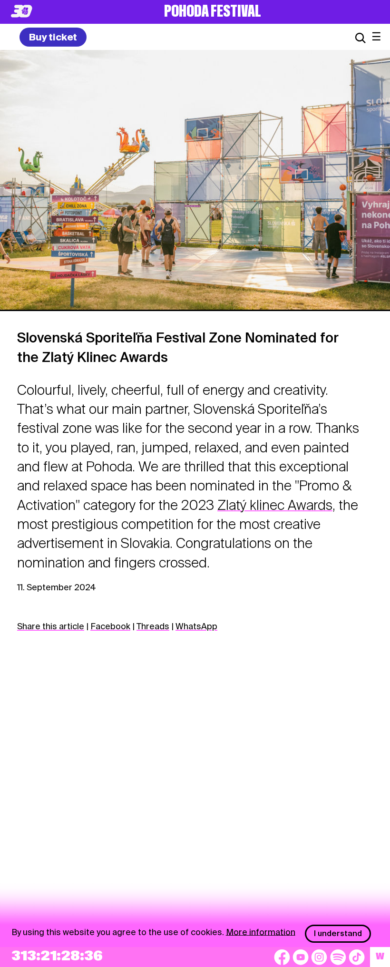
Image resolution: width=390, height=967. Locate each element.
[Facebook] (282, 957)
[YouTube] (300, 957)
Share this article (50, 626)
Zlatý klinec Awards (274, 505)
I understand (338, 933)
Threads (152, 626)
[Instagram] (319, 957)
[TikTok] (357, 957)
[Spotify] (338, 957)
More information (260, 932)
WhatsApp (196, 626)
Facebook (110, 626)
